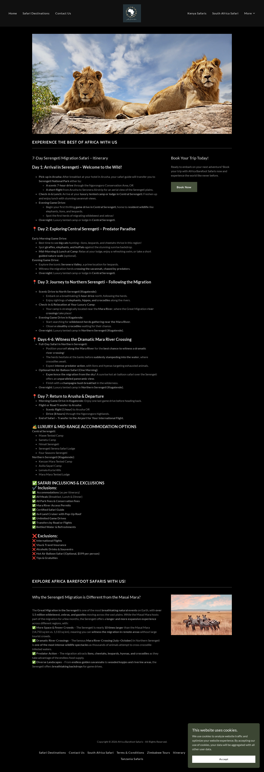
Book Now (184, 187)
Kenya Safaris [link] (197, 13)
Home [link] (13, 13)
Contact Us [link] (63, 13)
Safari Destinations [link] (36, 13)
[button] (249, 13)
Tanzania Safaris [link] (132, 758)
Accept (223, 759)
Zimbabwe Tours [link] (158, 752)
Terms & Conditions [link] (130, 752)
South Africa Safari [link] (225, 13)
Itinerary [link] (179, 752)
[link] (132, 13)
